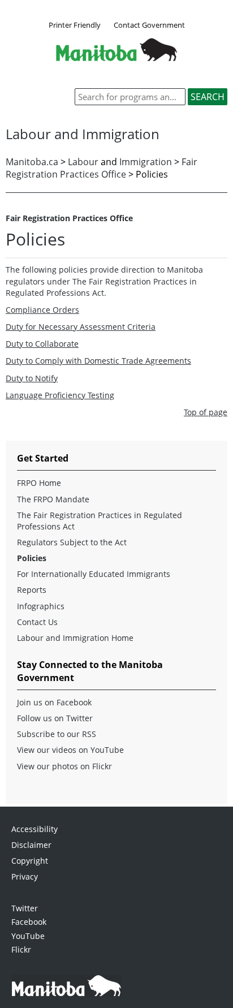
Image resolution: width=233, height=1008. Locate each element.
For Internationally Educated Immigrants (93, 573)
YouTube (28, 936)
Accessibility (34, 829)
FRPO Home (39, 482)
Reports (31, 589)
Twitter (24, 908)
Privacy (24, 876)
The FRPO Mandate (53, 499)
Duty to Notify (32, 378)
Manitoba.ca (32, 162)
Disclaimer (31, 844)
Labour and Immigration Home (75, 637)
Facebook (28, 921)
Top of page (205, 412)
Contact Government (149, 25)
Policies (31, 558)
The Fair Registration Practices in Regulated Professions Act (99, 521)
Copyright (29, 860)
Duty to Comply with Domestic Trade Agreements (98, 360)
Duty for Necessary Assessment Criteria (81, 326)
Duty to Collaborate (42, 343)
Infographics (40, 606)
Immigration (145, 162)
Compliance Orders (42, 309)
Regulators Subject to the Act (72, 542)
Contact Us (37, 622)
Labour (83, 162)
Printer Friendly (75, 25)
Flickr (21, 949)
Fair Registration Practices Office (101, 168)
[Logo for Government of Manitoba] (116, 57)
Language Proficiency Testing (60, 395)
